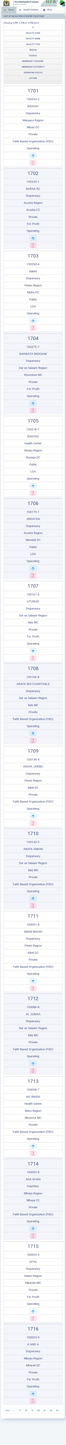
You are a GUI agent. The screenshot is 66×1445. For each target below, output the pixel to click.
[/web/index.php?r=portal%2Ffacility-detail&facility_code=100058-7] (33, 1146)
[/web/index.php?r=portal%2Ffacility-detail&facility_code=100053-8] (33, 1228)
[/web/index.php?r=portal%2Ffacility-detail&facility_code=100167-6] (33, 650)
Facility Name (33, 38)
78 (26, 1410)
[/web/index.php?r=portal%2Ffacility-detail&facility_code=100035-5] (33, 1311)
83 (57, 1410)
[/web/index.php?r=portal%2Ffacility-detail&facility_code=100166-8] (33, 733)
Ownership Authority (33, 67)
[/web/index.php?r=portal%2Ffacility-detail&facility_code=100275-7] (33, 403)
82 (51, 1410)
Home (11, 9)
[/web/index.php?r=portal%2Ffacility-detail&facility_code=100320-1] (33, 238)
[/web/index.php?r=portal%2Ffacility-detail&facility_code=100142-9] (33, 898)
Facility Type (33, 44)
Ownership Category (33, 61)
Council (33, 55)
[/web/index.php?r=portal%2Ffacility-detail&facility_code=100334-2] (33, 155)
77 (19, 1410)
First (8, 1410)
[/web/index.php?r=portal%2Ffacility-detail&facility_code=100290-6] (33, 320)
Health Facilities (30, 9)
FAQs (49, 9)
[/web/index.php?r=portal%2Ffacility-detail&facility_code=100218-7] (33, 485)
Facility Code (33, 33)
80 (38, 1410)
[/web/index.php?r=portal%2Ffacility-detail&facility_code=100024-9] (33, 1393)
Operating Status (33, 72)
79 (32, 1410)
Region (33, 50)
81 (45, 1410)
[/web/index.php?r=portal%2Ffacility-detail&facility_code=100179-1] (33, 568)
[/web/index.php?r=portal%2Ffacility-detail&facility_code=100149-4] (33, 816)
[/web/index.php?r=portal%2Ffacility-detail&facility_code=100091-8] (33, 981)
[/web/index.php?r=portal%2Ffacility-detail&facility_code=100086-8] (33, 1063)
